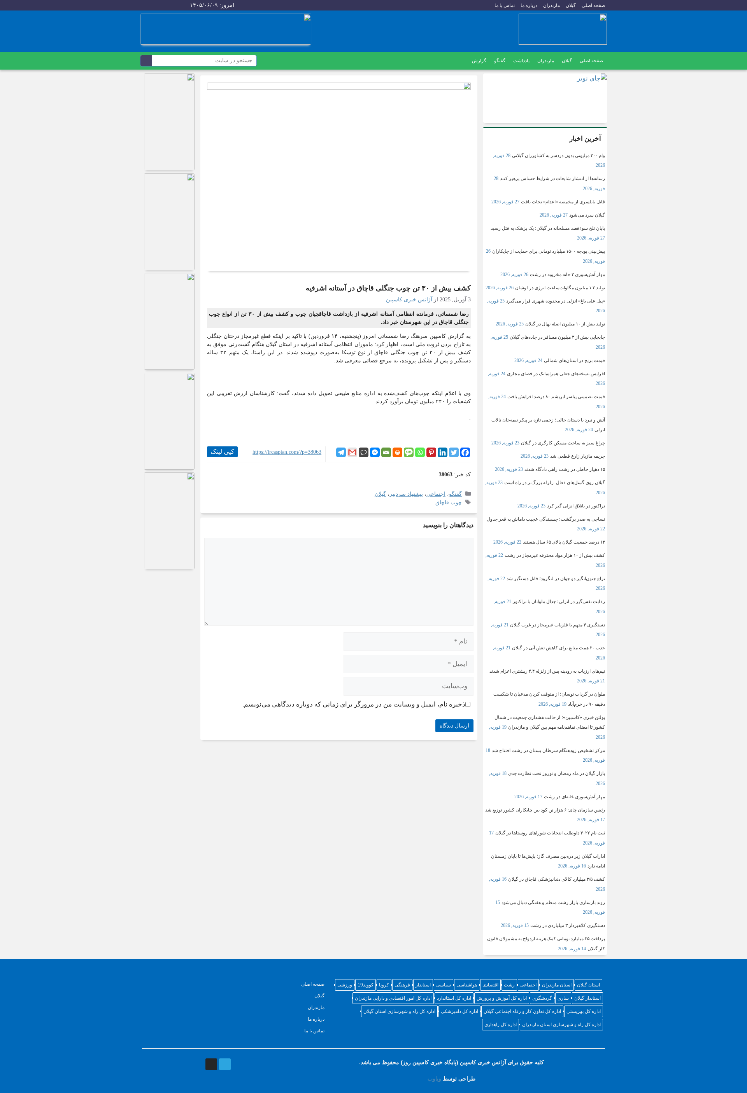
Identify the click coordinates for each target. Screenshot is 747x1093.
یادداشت (521, 60)
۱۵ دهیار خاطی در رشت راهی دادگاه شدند (564, 469)
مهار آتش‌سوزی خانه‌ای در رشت (574, 796)
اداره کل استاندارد (454, 998)
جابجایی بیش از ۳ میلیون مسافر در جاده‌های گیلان (557, 337)
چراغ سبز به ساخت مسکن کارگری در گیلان (563, 443)
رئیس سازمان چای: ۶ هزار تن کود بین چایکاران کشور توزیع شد (545, 810)
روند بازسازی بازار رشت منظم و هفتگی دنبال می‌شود (553, 902)
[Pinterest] (431, 452)
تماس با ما (504, 5)
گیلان (571, 5)
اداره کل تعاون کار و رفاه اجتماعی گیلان (522, 1011)
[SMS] (409, 452)
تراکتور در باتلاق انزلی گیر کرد (576, 506)
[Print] (397, 452)
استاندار (423, 985)
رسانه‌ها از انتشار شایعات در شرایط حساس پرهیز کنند (552, 178)
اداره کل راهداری (500, 1024)
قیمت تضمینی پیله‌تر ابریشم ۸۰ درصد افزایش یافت (556, 396)
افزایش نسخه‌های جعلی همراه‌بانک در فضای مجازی (556, 373)
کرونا (384, 985)
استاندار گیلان (587, 998)
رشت (509, 985)
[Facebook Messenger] (375, 452)
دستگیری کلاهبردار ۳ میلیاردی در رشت (567, 925)
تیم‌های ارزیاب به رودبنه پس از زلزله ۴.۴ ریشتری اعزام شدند (547, 671)
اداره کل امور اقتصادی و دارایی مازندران (393, 998)
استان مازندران (557, 985)
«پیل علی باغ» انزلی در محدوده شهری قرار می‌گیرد (555, 301)
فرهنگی (402, 985)
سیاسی (443, 985)
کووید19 (366, 985)
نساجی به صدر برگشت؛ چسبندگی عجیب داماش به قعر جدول (546, 519)
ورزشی (344, 985)
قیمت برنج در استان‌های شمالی (574, 360)
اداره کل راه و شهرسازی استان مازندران (561, 1024)
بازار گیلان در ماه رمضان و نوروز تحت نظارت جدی (556, 773)
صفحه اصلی (593, 5)
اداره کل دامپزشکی (459, 1011)
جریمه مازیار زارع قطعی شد (577, 456)
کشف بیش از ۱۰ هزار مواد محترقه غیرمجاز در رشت (555, 555)
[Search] (146, 60)
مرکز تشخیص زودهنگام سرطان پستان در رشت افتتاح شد (548, 750)
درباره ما (529, 5)
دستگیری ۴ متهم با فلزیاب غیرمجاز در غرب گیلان (557, 625)
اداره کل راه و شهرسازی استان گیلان (399, 1011)
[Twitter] (454, 452)
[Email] (386, 452)
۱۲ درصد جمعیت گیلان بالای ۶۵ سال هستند (564, 542)
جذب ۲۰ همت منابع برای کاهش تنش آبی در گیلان (558, 648)
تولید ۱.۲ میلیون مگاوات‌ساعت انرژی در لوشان (560, 287)
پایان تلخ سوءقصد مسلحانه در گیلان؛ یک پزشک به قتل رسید (548, 228)
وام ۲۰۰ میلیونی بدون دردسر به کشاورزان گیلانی (558, 155)
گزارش (479, 60)
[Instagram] (146, 5)
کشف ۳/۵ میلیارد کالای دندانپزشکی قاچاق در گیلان (556, 879)
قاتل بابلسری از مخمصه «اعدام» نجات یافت (563, 202)
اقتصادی (490, 985)
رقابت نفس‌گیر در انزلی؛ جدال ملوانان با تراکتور (559, 601)
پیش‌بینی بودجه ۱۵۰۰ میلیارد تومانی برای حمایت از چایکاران (548, 251)
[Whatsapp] (420, 452)
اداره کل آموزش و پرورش (502, 998)
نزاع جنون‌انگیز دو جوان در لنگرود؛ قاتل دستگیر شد (556, 578)
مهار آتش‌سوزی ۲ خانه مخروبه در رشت (567, 274)
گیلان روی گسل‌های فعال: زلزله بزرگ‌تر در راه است (554, 482)
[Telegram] (161, 5)
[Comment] (363, 452)
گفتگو (499, 60)
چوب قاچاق (448, 502)
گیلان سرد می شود (587, 215)
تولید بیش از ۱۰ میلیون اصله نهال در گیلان (565, 324)
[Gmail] (352, 452)
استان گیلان (588, 985)
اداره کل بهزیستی (583, 1011)
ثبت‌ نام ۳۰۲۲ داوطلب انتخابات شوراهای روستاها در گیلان (550, 833)
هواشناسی (466, 985)
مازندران (551, 5)
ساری (563, 998)
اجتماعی (435, 494)
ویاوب (434, 1079)
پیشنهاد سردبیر (406, 494)
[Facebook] (465, 452)
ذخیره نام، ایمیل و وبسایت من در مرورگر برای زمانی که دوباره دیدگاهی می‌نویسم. (353, 704)
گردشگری (542, 998)
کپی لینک (222, 451)
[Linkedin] (442, 452)
